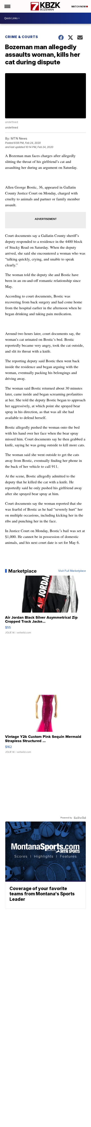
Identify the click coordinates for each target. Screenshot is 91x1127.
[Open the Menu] (7, 6)
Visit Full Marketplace (72, 570)
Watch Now (78, 6)
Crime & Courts (21, 37)
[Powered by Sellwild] (80, 817)
